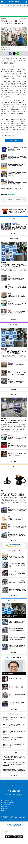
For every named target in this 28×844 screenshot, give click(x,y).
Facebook (8, 794)
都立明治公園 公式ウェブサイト (10, 189)
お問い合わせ (5, 806)
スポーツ (3, 25)
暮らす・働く (22, 5)
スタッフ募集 (5, 810)
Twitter (12, 794)
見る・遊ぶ (13, 5)
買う (18, 5)
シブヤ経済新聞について (7, 800)
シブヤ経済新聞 (14, 2)
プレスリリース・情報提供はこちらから (10, 802)
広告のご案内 (5, 808)
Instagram (16, 794)
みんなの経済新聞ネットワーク (14, 825)
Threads (20, 794)
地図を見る (14, 140)
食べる (7, 5)
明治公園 (8, 25)
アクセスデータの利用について (8, 804)
